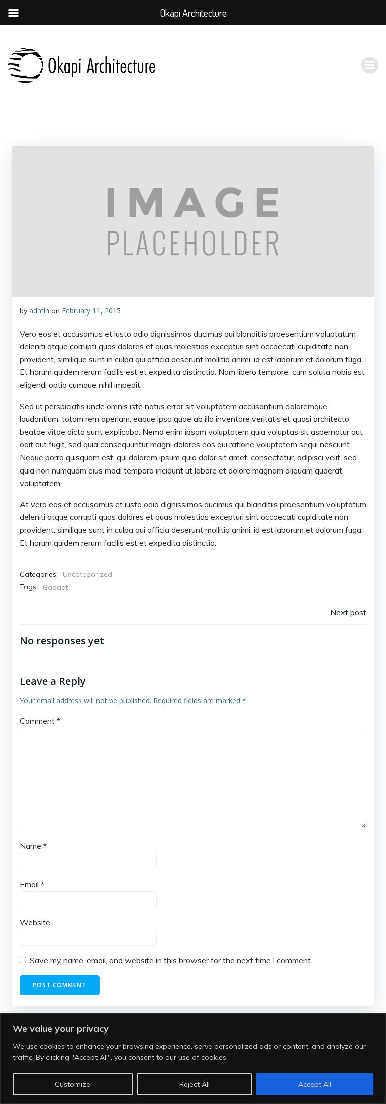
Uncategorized (87, 574)
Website (35, 922)
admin (39, 311)
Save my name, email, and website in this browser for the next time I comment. (171, 960)
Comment (40, 721)
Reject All (194, 1084)
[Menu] (369, 65)
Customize (72, 1084)
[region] (193, 1058)
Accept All (314, 1084)
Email (32, 884)
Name (33, 846)
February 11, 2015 (91, 311)
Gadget (55, 587)
